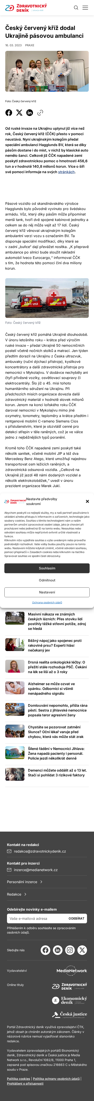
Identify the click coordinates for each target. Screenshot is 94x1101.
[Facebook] (45, 950)
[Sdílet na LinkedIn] (29, 112)
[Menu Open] (85, 7)
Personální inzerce (22, 882)
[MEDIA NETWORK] (72, 971)
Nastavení (47, 592)
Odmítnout (47, 580)
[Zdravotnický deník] (69, 986)
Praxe (29, 45)
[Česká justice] (69, 1014)
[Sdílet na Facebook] (8, 112)
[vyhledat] (76, 7)
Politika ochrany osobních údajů (56, 1078)
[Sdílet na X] (19, 112)
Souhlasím (47, 568)
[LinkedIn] (58, 950)
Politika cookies (18, 1078)
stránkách (66, 172)
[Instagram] (70, 950)
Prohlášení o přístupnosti (25, 1083)
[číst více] (14, 618)
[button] (87, 501)
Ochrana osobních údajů (47, 602)
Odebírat (76, 918)
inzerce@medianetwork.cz (36, 870)
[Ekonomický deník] (69, 1001)
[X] (82, 950)
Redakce (14, 894)
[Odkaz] (40, 112)
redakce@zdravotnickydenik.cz (40, 851)
